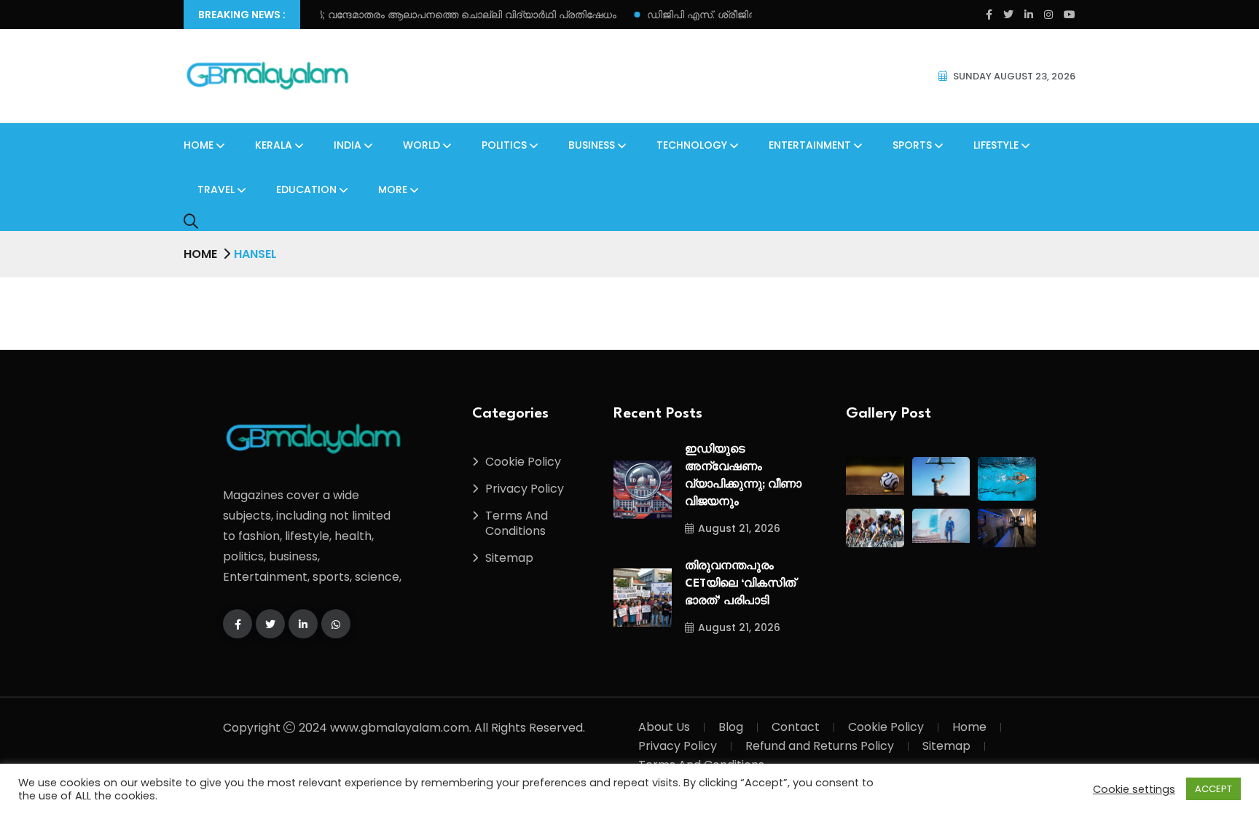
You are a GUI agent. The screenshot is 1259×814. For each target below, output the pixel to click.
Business (591, 145)
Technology (691, 145)
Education (306, 189)
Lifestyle (996, 145)
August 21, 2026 (739, 528)
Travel (216, 189)
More (392, 189)
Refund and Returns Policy (819, 745)
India (347, 145)
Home (198, 145)
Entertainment (810, 145)
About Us (664, 727)
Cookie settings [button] (1134, 789)
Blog (730, 727)
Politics (504, 145)
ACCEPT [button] (1213, 789)
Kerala (273, 145)
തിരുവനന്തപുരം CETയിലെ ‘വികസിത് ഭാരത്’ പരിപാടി (740, 584)
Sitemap (509, 558)
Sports (912, 145)
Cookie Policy (523, 461)
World (421, 145)
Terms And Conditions (516, 523)
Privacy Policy (524, 488)
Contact (796, 727)
